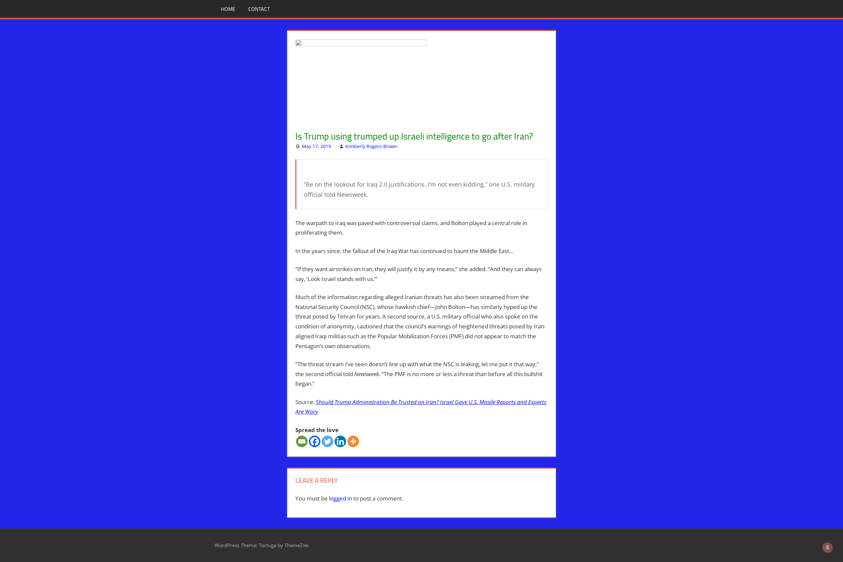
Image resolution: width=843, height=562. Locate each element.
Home (228, 9)
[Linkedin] (340, 441)
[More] (353, 441)
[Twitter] (327, 441)
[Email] (302, 441)
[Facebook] (314, 441)
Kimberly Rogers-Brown (371, 146)
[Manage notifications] (827, 547)
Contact (259, 9)
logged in (340, 498)
